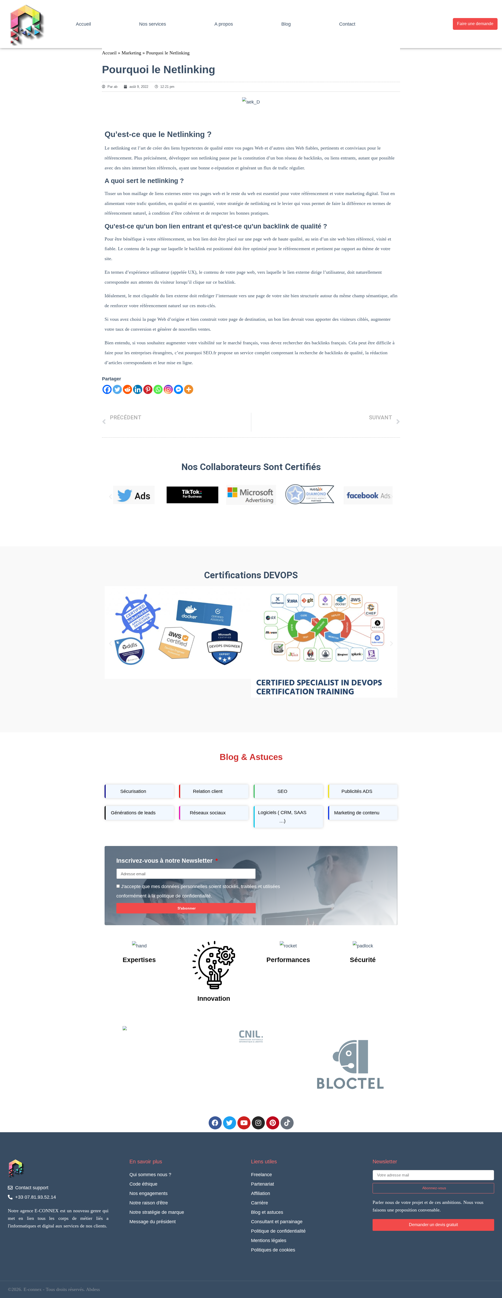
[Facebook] (107, 389)
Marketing (131, 52)
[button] (110, 496)
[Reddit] (127, 389)
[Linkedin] (137, 389)
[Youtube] (243, 1122)
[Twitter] (117, 389)
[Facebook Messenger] (178, 389)
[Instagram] (168, 389)
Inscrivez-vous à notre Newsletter (165, 861)
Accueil (83, 24)
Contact (347, 24)
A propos (223, 24)
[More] (188, 389)
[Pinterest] (147, 389)
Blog (286, 24)
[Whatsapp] (158, 389)
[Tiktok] (287, 1122)
